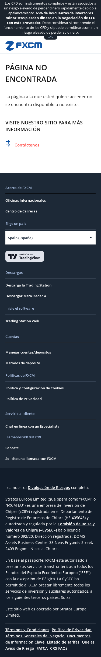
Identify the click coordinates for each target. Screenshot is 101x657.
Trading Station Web (22, 321)
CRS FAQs (58, 648)
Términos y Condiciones (27, 629)
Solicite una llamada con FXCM (31, 458)
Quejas (88, 642)
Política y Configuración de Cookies (34, 388)
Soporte (12, 447)
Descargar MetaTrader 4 (25, 295)
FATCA (42, 648)
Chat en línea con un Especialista (32, 426)
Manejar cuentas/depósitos (28, 352)
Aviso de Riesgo (19, 648)
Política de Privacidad (23, 398)
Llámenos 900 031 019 (23, 437)
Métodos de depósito (22, 363)
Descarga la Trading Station (28, 285)
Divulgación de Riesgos (49, 487)
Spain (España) (20, 237)
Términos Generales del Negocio (35, 635)
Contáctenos (27, 145)
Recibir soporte (75, 44)
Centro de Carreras (21, 211)
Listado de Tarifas (63, 642)
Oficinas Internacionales (25, 200)
